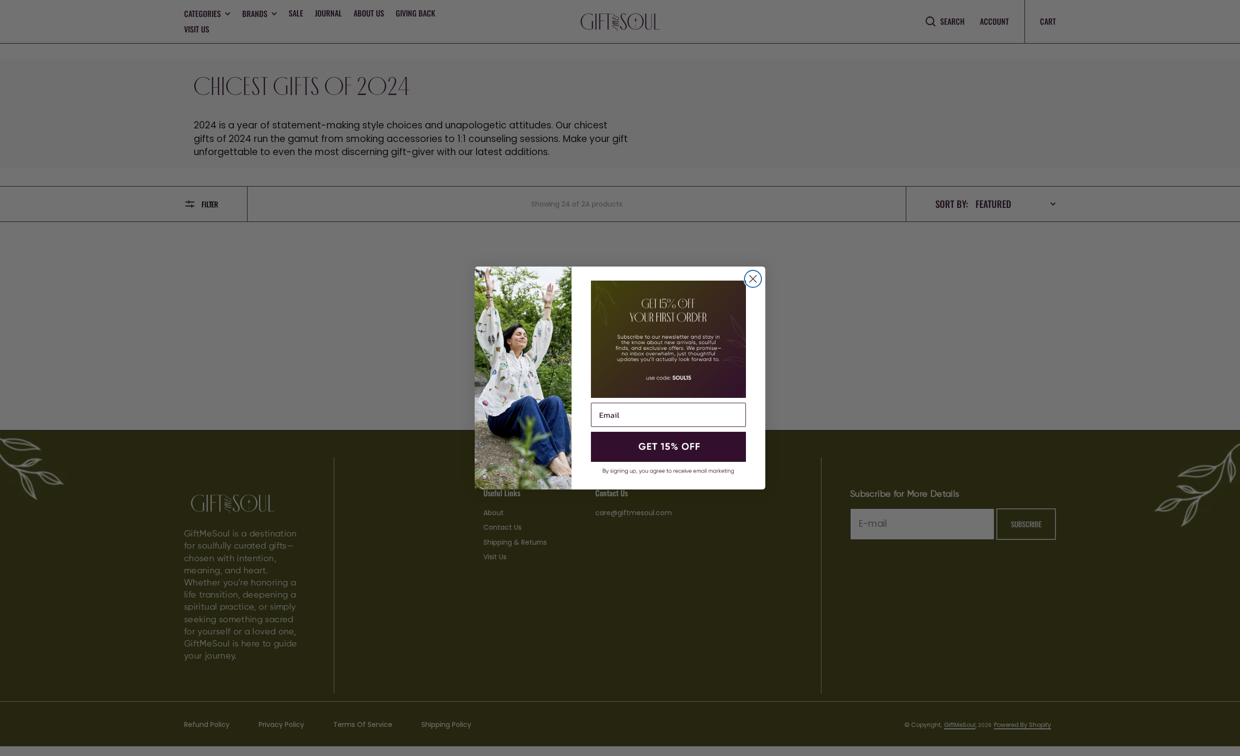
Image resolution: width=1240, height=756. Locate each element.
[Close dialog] (752, 278)
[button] (668, 447)
